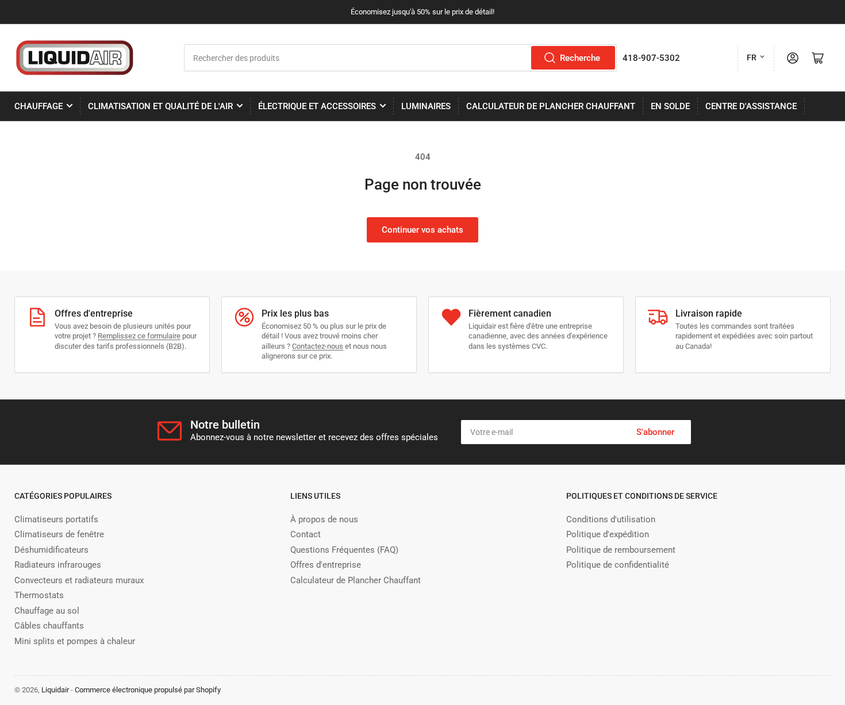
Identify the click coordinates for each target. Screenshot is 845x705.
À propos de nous (324, 519)
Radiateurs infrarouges (57, 565)
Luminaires (426, 106)
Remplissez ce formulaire (139, 336)
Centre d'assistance (751, 106)
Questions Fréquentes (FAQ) (344, 550)
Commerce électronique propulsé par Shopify (148, 689)
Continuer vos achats (422, 230)
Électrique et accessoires (317, 106)
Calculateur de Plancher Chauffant (550, 106)
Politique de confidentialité (617, 565)
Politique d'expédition (607, 534)
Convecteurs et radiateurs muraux (79, 580)
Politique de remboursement (620, 550)
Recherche (580, 58)
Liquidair (55, 689)
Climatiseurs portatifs (56, 519)
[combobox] (400, 57)
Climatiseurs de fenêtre (59, 534)
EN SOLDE (670, 106)
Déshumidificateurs (51, 550)
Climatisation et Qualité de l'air (160, 106)
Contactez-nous (317, 346)
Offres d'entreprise (325, 565)
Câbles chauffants (49, 626)
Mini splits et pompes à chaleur (74, 641)
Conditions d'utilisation (610, 519)
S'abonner (655, 432)
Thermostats (39, 595)
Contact (305, 534)
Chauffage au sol (46, 611)
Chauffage (38, 106)
